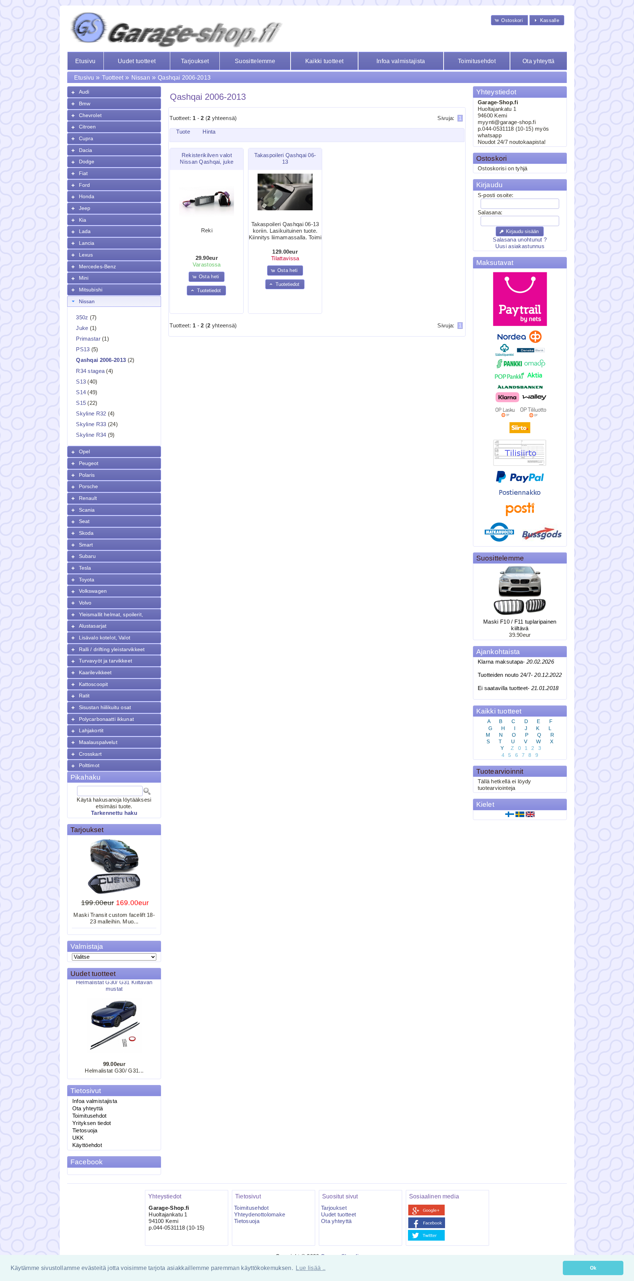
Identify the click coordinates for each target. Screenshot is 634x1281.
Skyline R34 (91, 435)
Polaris (87, 475)
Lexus (86, 255)
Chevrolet (90, 115)
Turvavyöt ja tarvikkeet (105, 661)
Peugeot (89, 463)
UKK (78, 1138)
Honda (87, 196)
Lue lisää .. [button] (310, 1268)
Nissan (140, 78)
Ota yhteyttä (538, 61)
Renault (88, 498)
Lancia (87, 243)
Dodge (87, 161)
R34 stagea (90, 371)
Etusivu (85, 61)
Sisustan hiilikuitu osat (105, 707)
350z (82, 317)
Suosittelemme (255, 61)
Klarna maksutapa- (516, 662)
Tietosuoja (85, 1130)
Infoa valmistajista (400, 61)
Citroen (87, 127)
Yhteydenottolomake (259, 1215)
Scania (87, 510)
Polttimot (89, 765)
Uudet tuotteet (137, 61)
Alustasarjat (93, 626)
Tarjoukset (195, 61)
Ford (84, 185)
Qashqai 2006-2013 (184, 78)
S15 (81, 403)
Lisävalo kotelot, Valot (104, 637)
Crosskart (90, 754)
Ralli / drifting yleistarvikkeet (112, 649)
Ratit (84, 695)
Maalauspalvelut (98, 742)
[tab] (114, 92)
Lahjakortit (91, 730)
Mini (84, 278)
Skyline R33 (91, 424)
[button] (509, 20)
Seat (84, 521)
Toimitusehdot (477, 61)
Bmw (84, 103)
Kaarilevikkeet (95, 672)
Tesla (85, 568)
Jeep (85, 208)
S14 (81, 392)
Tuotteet (112, 78)
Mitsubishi (90, 290)
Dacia (85, 150)
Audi (84, 92)
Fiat (83, 173)
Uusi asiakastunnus (519, 246)
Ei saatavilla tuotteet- (518, 688)
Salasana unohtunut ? (520, 240)
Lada (85, 231)
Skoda (86, 533)
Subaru (87, 556)
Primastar (88, 339)
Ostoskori (491, 158)
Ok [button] (593, 1268)
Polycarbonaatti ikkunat (106, 719)
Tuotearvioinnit (500, 771)
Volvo (85, 603)
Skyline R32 (91, 414)
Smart (86, 545)
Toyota (87, 580)
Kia (82, 220)
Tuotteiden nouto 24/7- (520, 675)
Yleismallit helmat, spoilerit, (111, 614)
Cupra (86, 138)
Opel (84, 451)
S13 (81, 382)
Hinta (209, 132)
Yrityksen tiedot (91, 1123)
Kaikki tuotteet (324, 61)
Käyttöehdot (87, 1145)
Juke (82, 328)
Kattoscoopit (93, 684)
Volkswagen (93, 591)
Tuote (183, 132)
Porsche (88, 486)
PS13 (83, 349)
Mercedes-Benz (97, 266)
